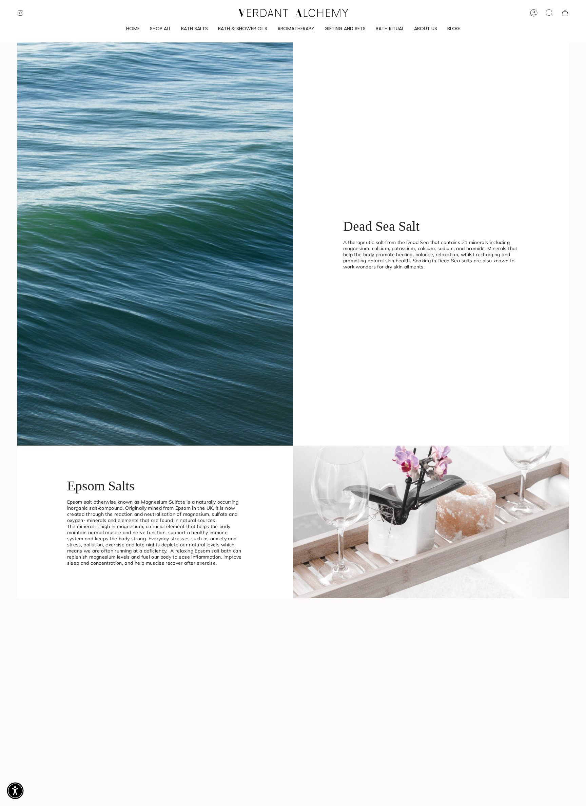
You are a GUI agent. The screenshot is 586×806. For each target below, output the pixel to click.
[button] (160, 29)
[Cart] (565, 13)
